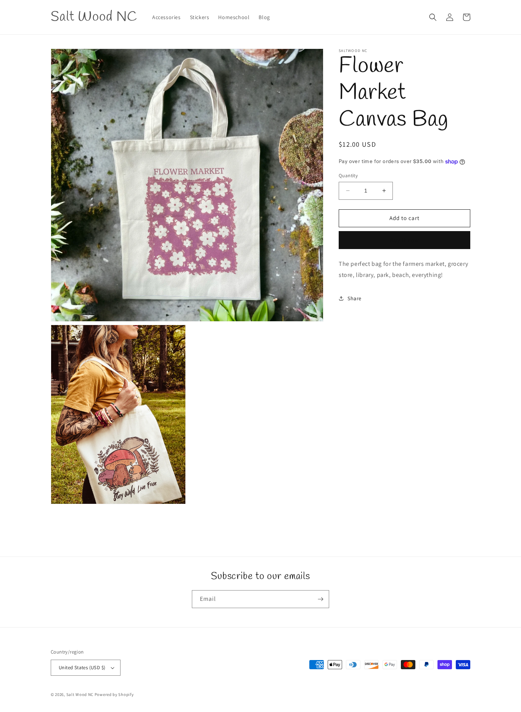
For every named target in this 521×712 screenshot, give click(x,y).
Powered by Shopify (114, 694)
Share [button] (354, 298)
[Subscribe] (320, 599)
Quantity (348, 175)
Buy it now (404, 239)
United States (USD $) (82, 667)
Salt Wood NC (79, 694)
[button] (433, 17)
